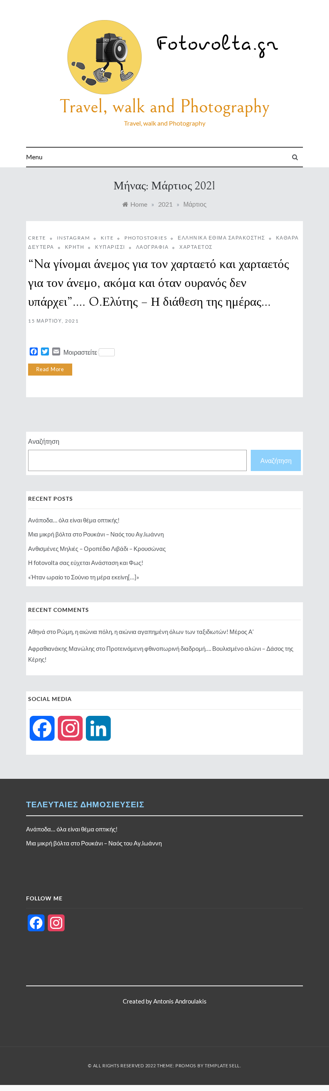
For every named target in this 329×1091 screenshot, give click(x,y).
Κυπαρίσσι (110, 247)
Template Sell (222, 1065)
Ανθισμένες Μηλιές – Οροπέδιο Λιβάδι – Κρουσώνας (97, 548)
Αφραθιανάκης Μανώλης (61, 648)
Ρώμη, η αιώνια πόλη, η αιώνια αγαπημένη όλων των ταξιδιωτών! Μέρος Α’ (155, 631)
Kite (107, 238)
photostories (145, 238)
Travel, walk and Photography (164, 106)
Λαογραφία (152, 247)
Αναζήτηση (43, 441)
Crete (37, 238)
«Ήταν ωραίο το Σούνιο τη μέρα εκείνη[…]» (83, 577)
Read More (50, 369)
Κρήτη (75, 247)
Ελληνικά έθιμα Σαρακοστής (221, 238)
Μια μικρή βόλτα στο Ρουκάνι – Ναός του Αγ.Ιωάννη (96, 534)
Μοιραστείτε (80, 352)
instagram (73, 238)
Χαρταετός (196, 247)
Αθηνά (36, 631)
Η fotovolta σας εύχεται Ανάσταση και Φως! (85, 562)
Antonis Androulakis (180, 1001)
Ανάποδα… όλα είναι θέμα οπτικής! (74, 520)
